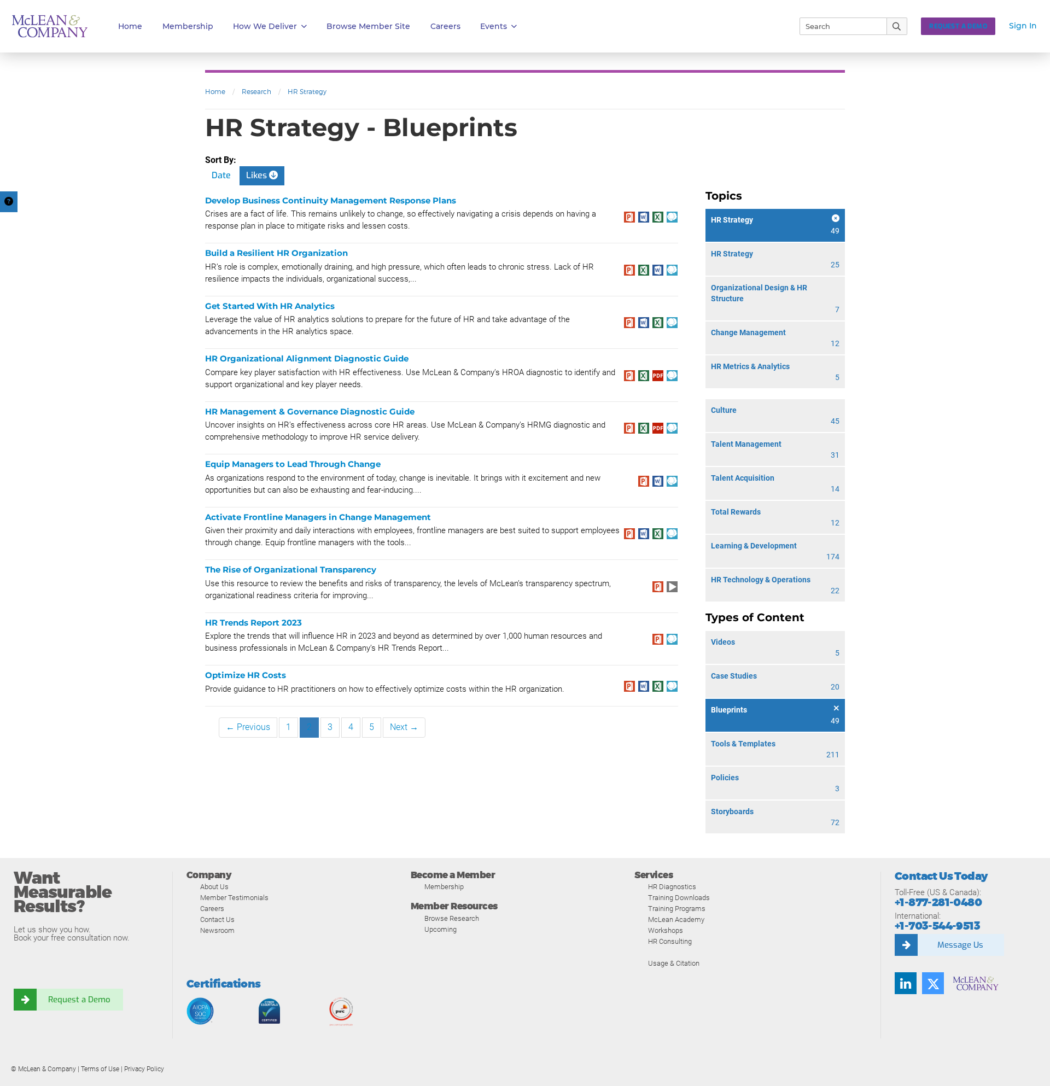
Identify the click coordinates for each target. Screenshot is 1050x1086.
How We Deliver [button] (265, 26)
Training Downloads (679, 898)
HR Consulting (670, 941)
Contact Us (217, 919)
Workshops (665, 930)
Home (130, 26)
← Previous (248, 727)
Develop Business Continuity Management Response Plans (330, 200)
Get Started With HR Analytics (270, 306)
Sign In (1023, 26)
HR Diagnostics (672, 887)
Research (256, 91)
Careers (212, 908)
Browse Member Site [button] (368, 26)
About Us (214, 887)
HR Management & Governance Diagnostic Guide (310, 411)
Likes (257, 175)
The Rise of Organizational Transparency (290, 569)
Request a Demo (79, 999)
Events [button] (493, 26)
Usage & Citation (673, 963)
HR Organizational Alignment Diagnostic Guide (307, 358)
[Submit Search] (897, 26)
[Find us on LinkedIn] (906, 983)
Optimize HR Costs (245, 675)
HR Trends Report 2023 (253, 622)
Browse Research (451, 918)
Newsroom (217, 930)
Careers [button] (445, 26)
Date (221, 175)
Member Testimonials (234, 898)
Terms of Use (100, 1069)
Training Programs (676, 908)
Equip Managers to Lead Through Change (293, 464)
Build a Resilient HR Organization (276, 253)
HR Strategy (307, 91)
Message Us (960, 944)
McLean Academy (676, 919)
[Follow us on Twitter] (933, 983)
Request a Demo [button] (958, 26)
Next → (404, 727)
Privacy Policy (144, 1069)
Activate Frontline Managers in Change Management (318, 517)
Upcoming (440, 929)
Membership (187, 26)
